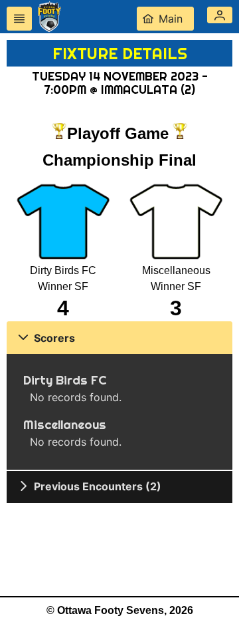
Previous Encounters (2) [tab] (97, 486)
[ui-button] (19, 19)
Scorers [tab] (54, 338)
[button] (219, 15)
